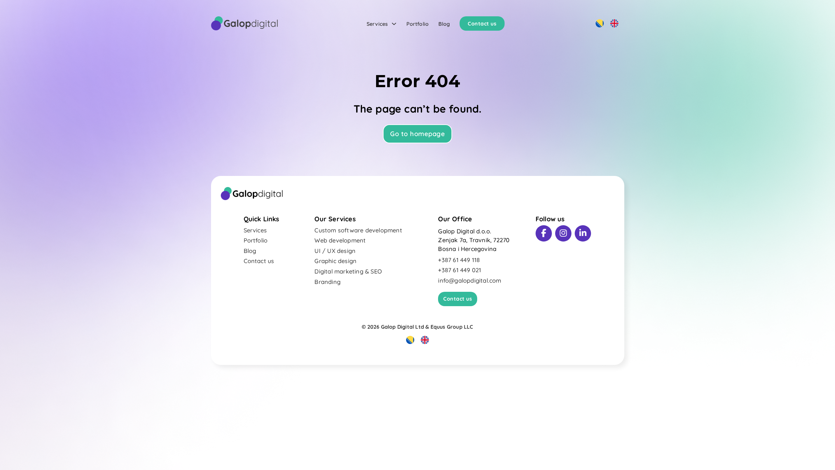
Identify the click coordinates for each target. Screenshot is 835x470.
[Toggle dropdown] (394, 23)
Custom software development (358, 230)
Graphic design (335, 261)
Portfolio (417, 23)
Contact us (482, 23)
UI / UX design (335, 251)
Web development (340, 240)
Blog (444, 23)
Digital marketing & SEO (348, 271)
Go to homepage (417, 134)
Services (377, 23)
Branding (327, 282)
